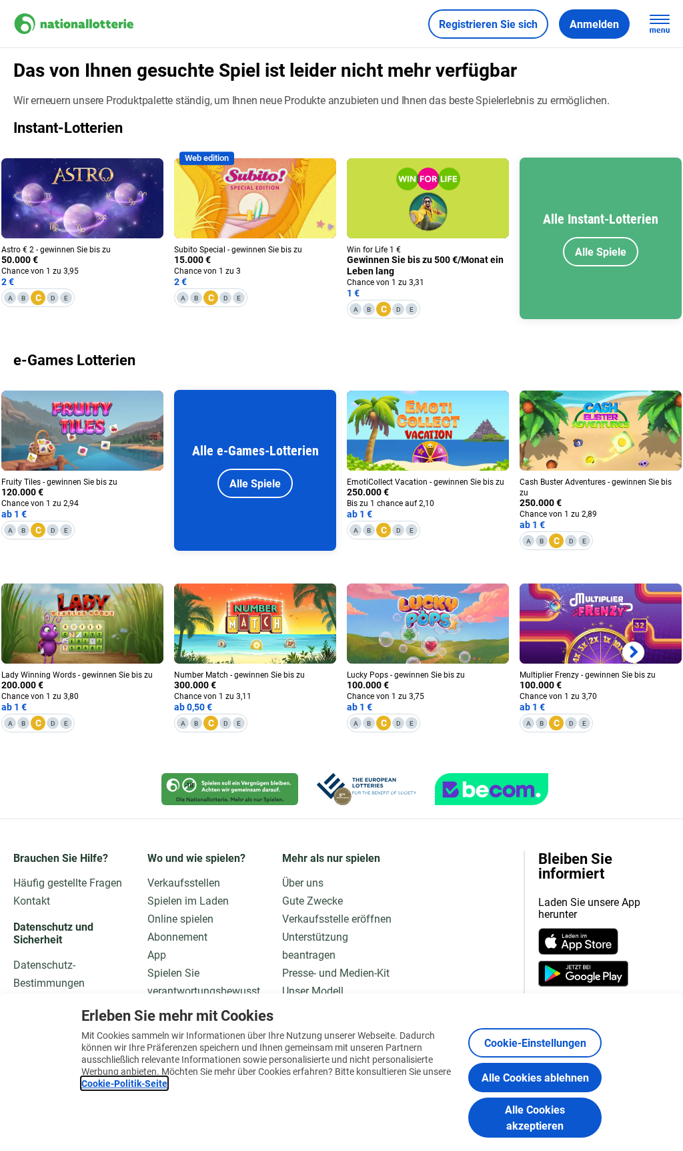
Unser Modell (313, 990)
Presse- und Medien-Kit (336, 972)
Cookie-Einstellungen (535, 1042)
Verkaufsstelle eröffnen (337, 918)
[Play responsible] (229, 789)
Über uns (302, 882)
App (156, 954)
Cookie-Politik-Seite (124, 1083)
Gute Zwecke (312, 900)
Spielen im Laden (188, 900)
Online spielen (180, 918)
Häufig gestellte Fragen (67, 882)
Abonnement (177, 936)
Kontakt (31, 900)
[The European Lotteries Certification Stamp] (366, 789)
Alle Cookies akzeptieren (535, 1117)
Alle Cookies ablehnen (535, 1077)
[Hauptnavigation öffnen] (660, 24)
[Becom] (491, 789)
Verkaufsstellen (183, 882)
